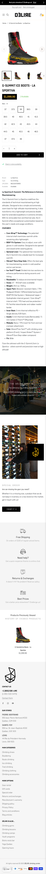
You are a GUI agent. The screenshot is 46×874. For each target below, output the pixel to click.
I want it (10, 509)
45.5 (21, 132)
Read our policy (33, 582)
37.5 (13, 109)
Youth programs (8, 837)
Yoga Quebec (7, 844)
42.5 (13, 124)
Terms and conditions (10, 811)
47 (5, 139)
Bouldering (6, 756)
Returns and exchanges (11, 796)
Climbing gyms (8, 826)
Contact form (7, 698)
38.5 (28, 109)
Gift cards (6, 789)
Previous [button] (4, 49)
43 (21, 124)
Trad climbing (7, 767)
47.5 (13, 139)
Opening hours (8, 848)
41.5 (36, 117)
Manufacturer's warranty (12, 800)
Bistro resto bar (8, 841)
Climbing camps (8, 833)
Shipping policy (8, 804)
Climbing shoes (8, 752)
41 (28, 117)
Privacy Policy (7, 807)
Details (33, 2)
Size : (5, 104)
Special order (7, 793)
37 (5, 109)
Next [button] (42, 49)
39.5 (5, 117)
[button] (2, 2)
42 (5, 124)
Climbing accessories (10, 774)
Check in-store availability (13, 164)
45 (13, 132)
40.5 (21, 117)
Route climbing (8, 760)
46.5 (36, 132)
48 (21, 139)
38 (21, 109)
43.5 (28, 124)
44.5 (5, 132)
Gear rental (6, 785)
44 (36, 124)
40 (13, 117)
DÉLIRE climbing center (32, 863)
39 (36, 109)
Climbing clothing (9, 771)
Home (4, 23)
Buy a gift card (16, 7)
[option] (23, 48)
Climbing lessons (9, 829)
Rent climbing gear (29, 7)
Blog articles (7, 815)
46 (28, 132)
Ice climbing (7, 763)
